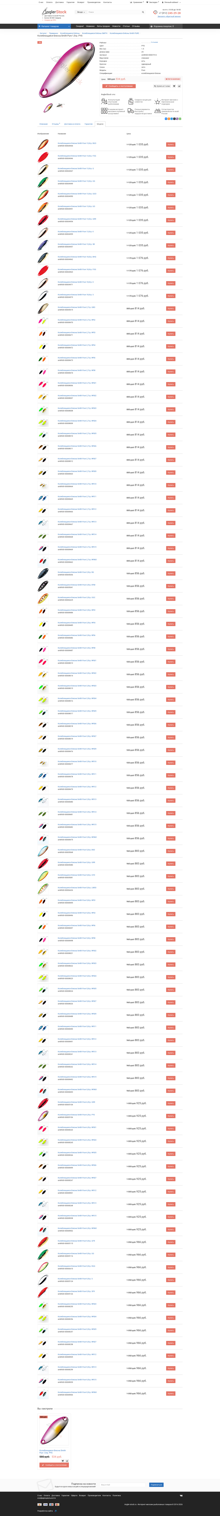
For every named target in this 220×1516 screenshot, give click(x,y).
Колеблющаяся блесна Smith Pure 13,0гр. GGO (77, 194)
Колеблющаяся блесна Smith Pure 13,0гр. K (76, 232)
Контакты (107, 2)
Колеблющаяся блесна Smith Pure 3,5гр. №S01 (77, 660)
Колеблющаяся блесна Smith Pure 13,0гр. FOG (77, 156)
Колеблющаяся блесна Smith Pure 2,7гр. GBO (76, 307)
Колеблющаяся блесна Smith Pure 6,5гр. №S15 (77, 1216)
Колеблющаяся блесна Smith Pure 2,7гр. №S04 (77, 421)
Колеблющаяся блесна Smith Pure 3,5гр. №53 (76, 610)
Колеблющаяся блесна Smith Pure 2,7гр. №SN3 (77, 560)
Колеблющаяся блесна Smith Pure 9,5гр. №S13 (77, 1367)
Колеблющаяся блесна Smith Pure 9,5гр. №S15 (77, 1380)
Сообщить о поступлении (121, 86)
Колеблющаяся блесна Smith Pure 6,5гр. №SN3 (77, 1228)
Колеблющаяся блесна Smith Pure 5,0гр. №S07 (77, 1001)
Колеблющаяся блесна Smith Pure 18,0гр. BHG (77, 257)
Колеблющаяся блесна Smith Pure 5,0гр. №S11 (77, 1026)
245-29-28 (170, 13)
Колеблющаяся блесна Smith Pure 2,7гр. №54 (76, 345)
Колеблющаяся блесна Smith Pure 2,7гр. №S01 (77, 383)
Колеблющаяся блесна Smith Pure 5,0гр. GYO (76, 875)
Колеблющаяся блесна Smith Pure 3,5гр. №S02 (77, 673)
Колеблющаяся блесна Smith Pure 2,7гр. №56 (76, 358)
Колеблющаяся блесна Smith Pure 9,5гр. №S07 (77, 1342)
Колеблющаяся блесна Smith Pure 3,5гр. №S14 (77, 812)
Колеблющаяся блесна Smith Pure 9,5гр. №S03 (77, 1304)
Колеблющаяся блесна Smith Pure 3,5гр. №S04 (77, 698)
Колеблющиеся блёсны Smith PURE (124, 33)
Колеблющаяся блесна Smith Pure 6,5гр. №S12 (77, 1190)
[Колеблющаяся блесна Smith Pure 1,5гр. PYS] (48, 108)
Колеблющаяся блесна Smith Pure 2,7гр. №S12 (77, 509)
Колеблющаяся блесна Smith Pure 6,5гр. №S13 (77, 1203)
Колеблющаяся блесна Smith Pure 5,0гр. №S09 (77, 1014)
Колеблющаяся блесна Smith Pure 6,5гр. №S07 (77, 1178)
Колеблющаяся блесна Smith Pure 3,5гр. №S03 (77, 686)
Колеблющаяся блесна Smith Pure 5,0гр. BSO (76, 850)
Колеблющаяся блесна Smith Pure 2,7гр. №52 (76, 320)
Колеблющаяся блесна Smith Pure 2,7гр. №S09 (77, 471)
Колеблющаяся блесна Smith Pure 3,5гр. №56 (76, 635)
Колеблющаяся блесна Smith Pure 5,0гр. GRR (76, 862)
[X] (174, 119)
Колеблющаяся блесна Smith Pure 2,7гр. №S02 (77, 396)
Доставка (59, 2)
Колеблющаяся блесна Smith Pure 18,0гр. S (76, 295)
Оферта (74, 1495)
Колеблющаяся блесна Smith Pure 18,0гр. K (76, 282)
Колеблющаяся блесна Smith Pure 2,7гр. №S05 (77, 433)
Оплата (49, 2)
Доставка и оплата (72, 124)
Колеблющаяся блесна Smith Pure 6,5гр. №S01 (77, 1127)
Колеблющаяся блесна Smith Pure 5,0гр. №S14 (77, 1064)
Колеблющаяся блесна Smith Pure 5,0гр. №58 (76, 938)
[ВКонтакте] (166, 119)
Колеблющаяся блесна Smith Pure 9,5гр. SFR (76, 1291)
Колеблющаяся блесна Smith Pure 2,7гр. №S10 (77, 484)
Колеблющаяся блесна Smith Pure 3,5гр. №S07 (77, 736)
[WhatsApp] (180, 119)
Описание (43, 124)
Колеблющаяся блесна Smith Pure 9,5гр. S (75, 1279)
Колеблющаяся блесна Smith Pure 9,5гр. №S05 (77, 1329)
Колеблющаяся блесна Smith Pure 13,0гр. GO (76, 206)
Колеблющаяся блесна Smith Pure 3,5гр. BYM (76, 585)
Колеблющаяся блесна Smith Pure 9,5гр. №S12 (77, 1354)
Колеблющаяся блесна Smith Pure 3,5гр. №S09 (77, 749)
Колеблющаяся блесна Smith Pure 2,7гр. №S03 (77, 408)
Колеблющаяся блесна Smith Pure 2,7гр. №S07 (77, 459)
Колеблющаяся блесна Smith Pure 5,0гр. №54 (76, 913)
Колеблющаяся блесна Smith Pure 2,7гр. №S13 (77, 522)
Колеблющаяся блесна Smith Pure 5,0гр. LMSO (77, 888)
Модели (100, 124)
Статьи (126, 26)
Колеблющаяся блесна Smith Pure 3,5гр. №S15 (77, 825)
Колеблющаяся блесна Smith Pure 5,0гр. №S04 (77, 976)
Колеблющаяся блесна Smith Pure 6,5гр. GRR (76, 1102)
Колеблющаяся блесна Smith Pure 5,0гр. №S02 (77, 951)
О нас (41, 2)
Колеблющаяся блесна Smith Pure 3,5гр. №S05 (77, 711)
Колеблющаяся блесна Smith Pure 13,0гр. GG (76, 181)
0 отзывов (154, 42)
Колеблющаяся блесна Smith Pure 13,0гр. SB (76, 244)
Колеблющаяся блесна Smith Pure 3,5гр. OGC (76, 597)
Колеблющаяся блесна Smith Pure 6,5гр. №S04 (77, 1140)
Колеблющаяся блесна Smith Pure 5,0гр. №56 (76, 925)
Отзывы (136, 26)
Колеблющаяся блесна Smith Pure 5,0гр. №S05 (77, 989)
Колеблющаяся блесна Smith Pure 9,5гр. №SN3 (77, 1392)
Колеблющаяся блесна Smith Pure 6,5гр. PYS (76, 1115)
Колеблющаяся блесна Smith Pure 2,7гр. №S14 (77, 534)
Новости (116, 26)
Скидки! (80, 26)
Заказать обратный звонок (169, 16)
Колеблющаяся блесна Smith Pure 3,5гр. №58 (76, 648)
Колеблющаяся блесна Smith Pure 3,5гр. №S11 (77, 774)
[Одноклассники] (169, 119)
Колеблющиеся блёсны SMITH (94, 33)
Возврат (80, 2)
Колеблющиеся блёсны (70, 33)
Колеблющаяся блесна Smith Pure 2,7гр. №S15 (77, 547)
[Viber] (177, 119)
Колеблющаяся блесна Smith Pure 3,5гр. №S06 (77, 724)
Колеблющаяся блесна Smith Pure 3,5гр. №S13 (77, 799)
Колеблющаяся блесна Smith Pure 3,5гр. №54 (76, 623)
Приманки (53, 33)
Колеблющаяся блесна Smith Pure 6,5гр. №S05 (77, 1153)
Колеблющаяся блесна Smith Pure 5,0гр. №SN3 (77, 1089)
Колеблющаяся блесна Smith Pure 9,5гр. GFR (76, 1241)
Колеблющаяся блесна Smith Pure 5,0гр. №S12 (77, 1039)
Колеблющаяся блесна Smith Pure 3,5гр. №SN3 (77, 837)
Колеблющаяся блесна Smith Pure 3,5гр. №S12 (77, 787)
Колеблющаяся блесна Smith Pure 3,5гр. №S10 (77, 761)
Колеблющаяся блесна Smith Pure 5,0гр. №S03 (77, 963)
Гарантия (70, 2)
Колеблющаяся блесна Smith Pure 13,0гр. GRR (77, 219)
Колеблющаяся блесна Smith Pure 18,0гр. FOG (77, 269)
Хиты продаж (103, 26)
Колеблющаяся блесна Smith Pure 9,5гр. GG (76, 1253)
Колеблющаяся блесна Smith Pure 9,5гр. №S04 (77, 1317)
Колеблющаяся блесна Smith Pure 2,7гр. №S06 (77, 446)
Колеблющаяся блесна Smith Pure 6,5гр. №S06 (77, 1165)
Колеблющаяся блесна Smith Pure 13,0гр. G (76, 168)
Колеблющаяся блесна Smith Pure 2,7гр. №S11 (77, 496)
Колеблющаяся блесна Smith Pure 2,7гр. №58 (76, 370)
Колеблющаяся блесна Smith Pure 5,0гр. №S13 (77, 1052)
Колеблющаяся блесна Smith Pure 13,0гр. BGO (77, 143)
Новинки (90, 26)
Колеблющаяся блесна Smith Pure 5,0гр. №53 (76, 900)
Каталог (43, 33)
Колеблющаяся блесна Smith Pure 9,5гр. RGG (76, 1266)
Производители (93, 2)
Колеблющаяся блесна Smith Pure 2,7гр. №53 (76, 332)
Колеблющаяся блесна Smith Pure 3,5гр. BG (76, 572)
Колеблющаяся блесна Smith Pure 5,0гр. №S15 (77, 1077)
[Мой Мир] (171, 119)
